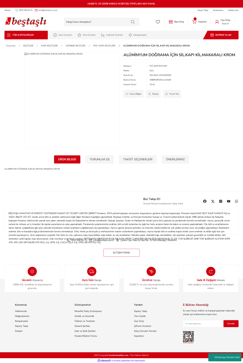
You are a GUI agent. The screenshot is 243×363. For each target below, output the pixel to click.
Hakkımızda (21, 311)
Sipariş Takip (21, 326)
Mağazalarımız (22, 316)
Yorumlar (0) (100, 159)
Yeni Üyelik (140, 316)
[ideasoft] (104, 360)
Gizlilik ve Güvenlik (84, 316)
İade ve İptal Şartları (85, 331)
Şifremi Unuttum (142, 326)
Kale (152, 70)
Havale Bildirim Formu (86, 336)
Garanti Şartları (82, 326)
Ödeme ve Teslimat (85, 321)
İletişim (18, 331)
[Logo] (25, 22)
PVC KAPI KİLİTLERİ (158, 66)
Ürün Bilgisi (67, 159)
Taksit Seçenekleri (137, 159)
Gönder (231, 323)
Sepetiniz (139, 336)
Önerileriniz (175, 159)
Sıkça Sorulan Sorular (145, 331)
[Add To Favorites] (133, 94)
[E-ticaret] (121, 360)
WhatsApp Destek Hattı (227, 357)
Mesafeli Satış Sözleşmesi (88, 311)
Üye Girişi (139, 321)
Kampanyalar (21, 321)
